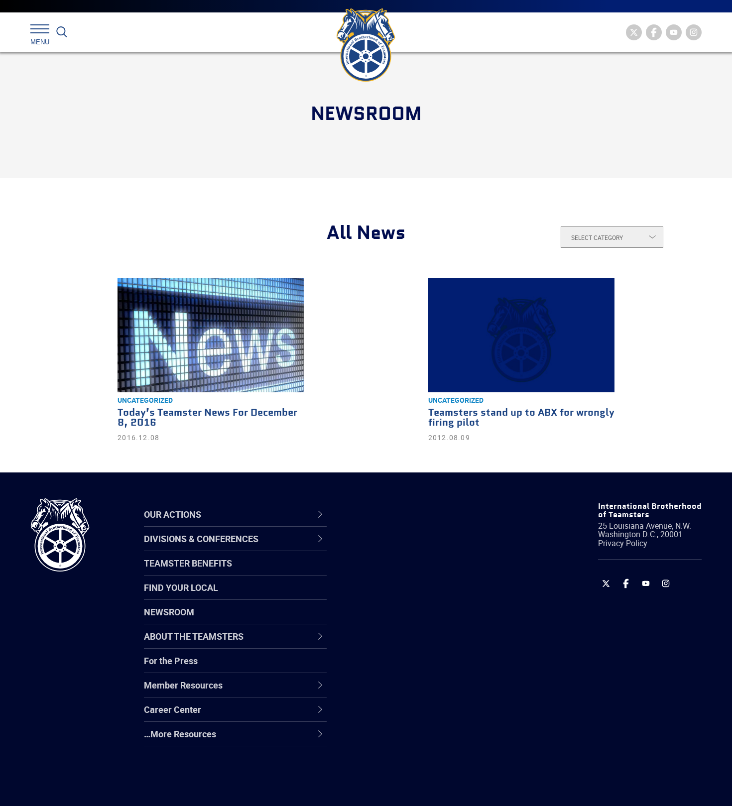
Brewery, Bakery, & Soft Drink (419, 596)
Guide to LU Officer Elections (418, 668)
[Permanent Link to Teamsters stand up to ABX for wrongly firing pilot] (521, 335)
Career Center (396, 514)
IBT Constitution (393, 644)
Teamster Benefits (188, 563)
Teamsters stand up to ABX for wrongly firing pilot (521, 418)
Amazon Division (395, 572)
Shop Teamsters (394, 596)
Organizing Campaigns (406, 548)
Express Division (394, 692)
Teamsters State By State (413, 548)
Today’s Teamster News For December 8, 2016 (207, 418)
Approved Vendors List (406, 644)
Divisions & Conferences (419, 514)
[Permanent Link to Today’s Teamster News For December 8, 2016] (211, 335)
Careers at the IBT (397, 572)
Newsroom (169, 612)
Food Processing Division (411, 715)
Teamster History (396, 596)
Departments (388, 620)
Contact (377, 548)
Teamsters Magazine (404, 572)
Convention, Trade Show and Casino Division (433, 668)
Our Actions (390, 514)
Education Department (406, 572)
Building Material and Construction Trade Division (429, 620)
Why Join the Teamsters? (412, 548)
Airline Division (390, 548)
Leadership (384, 572)
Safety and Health (397, 596)
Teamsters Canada (400, 620)
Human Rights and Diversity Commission (416, 763)
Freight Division (392, 739)
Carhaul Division (393, 644)
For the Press (171, 661)
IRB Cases (382, 668)
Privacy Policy (622, 543)
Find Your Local (181, 587)
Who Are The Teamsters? (412, 548)
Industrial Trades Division (411, 787)
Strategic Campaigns (403, 572)
